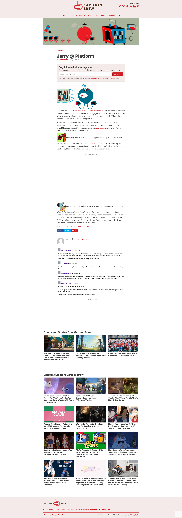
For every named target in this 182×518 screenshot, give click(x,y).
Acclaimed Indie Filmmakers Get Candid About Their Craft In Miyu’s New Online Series (123, 398)
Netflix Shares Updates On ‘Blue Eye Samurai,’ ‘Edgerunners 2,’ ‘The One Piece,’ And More (122, 426)
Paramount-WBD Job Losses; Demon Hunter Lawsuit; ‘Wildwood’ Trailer (88, 398)
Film (63, 15)
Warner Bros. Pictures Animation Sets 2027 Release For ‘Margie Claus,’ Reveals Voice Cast (58, 426)
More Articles (82, 239)
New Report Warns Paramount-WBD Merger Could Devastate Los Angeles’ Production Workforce (122, 452)
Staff (64, 509)
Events (61, 50)
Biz (96, 15)
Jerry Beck (63, 60)
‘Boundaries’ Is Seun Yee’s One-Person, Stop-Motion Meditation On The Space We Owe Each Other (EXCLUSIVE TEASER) (123, 481)
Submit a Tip (73, 509)
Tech (89, 15)
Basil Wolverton (97, 143)
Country (112, 15)
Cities (103, 15)
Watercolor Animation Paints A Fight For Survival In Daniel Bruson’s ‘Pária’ (89, 426)
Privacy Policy (96, 78)
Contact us (105, 509)
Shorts (74, 15)
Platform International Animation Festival (87, 111)
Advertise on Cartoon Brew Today (54, 515)
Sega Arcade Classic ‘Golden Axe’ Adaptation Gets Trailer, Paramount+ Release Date (58, 452)
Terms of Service (109, 78)
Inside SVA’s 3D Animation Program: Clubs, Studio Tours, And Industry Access (91, 355)
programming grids (102, 128)
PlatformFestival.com (80, 226)
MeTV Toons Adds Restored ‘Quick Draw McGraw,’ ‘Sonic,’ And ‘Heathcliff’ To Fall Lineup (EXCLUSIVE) (91, 453)
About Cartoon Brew (51, 509)
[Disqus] (91, 271)
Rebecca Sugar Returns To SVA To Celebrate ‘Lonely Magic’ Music (123, 354)
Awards (82, 15)
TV (68, 15)
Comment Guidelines (89, 509)
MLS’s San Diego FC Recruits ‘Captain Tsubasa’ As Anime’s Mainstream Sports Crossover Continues (56, 481)
